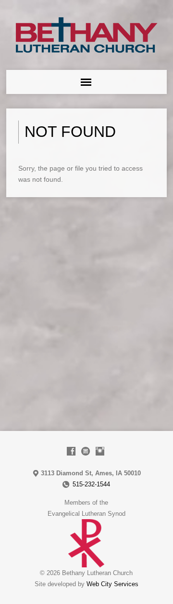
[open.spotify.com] (85, 451)
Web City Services (112, 584)
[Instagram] (100, 451)
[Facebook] (71, 451)
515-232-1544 (91, 484)
